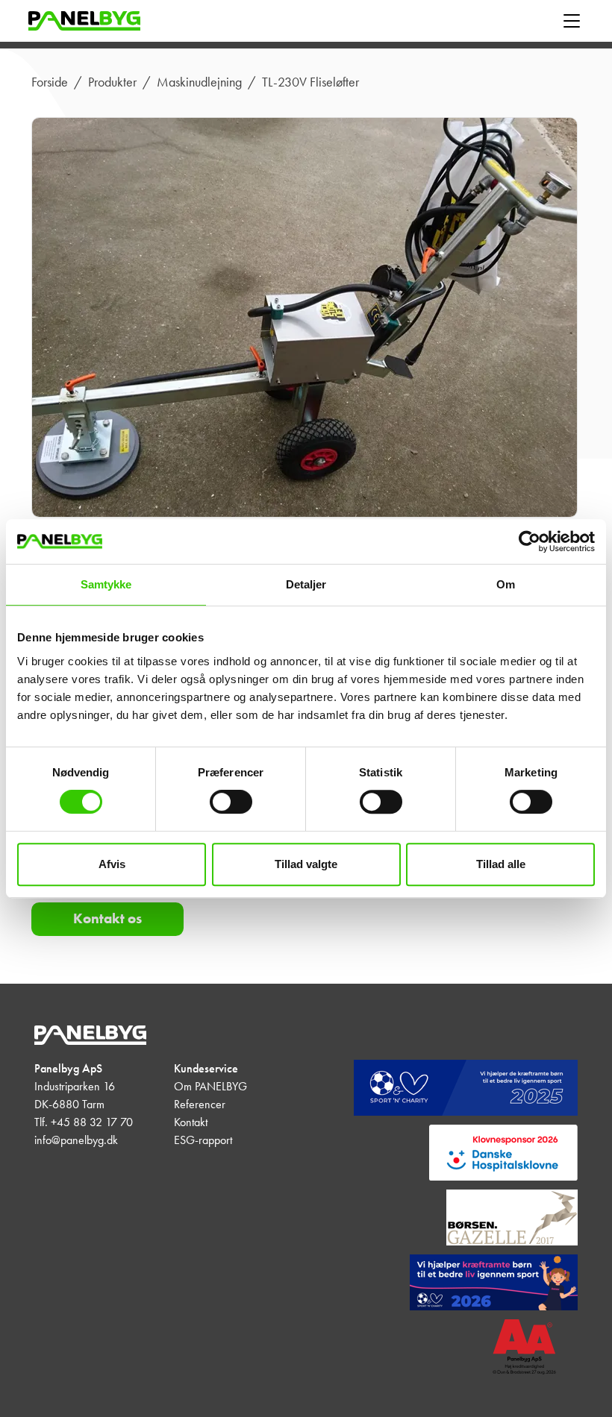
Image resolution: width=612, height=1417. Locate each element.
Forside (49, 82)
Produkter (112, 82)
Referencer (199, 1104)
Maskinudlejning (199, 82)
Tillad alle (500, 864)
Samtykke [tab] (106, 584)
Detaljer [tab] (306, 584)
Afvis (112, 864)
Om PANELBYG (210, 1086)
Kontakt (190, 1122)
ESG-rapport (203, 1140)
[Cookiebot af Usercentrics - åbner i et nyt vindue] (529, 541)
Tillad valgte (306, 864)
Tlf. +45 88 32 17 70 (83, 1122)
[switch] (231, 802)
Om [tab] (505, 584)
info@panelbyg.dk (76, 1140)
